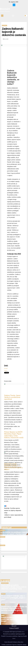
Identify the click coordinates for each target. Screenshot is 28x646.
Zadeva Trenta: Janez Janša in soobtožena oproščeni (12, 397)
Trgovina (14, 644)
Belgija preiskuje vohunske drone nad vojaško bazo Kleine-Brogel (13, 619)
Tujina (3, 604)
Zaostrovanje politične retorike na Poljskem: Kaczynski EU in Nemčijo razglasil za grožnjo (14, 608)
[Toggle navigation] (13, 15)
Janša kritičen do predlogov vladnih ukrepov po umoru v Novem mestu (14, 533)
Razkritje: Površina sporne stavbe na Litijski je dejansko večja (12, 510)
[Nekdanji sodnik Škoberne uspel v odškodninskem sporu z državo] (14, 457)
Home (6, 642)
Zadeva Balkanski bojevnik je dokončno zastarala (14, 32)
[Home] (2, 16)
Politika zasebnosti (7, 644)
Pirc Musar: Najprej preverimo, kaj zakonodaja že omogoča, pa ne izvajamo (13, 541)
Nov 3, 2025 (4, 591)
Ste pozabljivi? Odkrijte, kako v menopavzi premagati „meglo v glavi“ (13, 598)
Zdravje (3, 593)
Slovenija (4, 25)
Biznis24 (5, 9)
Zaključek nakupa (21, 644)
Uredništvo (12, 591)
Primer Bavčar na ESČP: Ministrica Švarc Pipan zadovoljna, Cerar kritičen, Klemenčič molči (13, 435)
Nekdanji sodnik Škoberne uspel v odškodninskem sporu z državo (13, 466)
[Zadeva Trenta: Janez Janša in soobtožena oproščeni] (14, 388)
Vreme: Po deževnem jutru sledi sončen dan (12, 548)
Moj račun (20, 642)
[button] (23, 15)
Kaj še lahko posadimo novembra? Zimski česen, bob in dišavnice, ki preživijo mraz (13, 587)
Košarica (15, 642)
